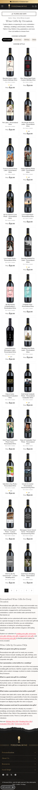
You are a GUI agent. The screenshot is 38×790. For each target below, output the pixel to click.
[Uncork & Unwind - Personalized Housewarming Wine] (28, 467)
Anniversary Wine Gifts (22, 724)
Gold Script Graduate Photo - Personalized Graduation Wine (27, 396)
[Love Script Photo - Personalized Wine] (28, 198)
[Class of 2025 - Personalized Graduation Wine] (10, 377)
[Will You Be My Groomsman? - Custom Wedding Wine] (10, 557)
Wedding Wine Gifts (25, 721)
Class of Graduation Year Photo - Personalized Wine (28, 442)
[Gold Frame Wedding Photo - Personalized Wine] (28, 557)
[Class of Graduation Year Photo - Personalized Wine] (28, 423)
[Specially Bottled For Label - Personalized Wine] (28, 242)
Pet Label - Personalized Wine (10, 123)
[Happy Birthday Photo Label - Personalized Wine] (28, 152)
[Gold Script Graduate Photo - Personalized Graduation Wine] (28, 377)
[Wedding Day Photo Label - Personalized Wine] (28, 332)
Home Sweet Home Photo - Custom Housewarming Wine (10, 532)
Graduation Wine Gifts (7, 724)
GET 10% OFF (6, 787)
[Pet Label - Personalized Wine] (10, 106)
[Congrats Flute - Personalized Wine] (28, 288)
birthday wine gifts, (13, 636)
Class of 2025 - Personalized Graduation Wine (10, 396)
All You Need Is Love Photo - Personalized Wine (10, 216)
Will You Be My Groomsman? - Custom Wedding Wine (10, 575)
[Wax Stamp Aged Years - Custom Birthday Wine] (28, 62)
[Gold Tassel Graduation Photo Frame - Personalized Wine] (10, 423)
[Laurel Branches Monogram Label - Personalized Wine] (10, 332)
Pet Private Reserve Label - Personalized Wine (27, 124)
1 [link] (6, 590)
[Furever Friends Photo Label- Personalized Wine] (10, 152)
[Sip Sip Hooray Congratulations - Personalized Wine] (10, 288)
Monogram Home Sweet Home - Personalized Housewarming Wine (28, 532)
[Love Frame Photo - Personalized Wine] (10, 242)
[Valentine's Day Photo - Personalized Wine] (10, 467)
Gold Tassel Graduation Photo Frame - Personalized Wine (10, 442)
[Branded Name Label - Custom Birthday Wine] (10, 62)
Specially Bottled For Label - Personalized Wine (27, 260)
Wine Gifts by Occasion (23, 18)
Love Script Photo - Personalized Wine (28, 215)
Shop (14, 18)
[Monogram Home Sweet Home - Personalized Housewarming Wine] (28, 513)
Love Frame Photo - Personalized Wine (10, 259)
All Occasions (7, 39)
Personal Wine (8, 782)
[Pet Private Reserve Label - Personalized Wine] (28, 106)
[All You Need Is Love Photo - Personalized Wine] (10, 198)
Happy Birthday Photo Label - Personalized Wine (28, 170)
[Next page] (32, 590)
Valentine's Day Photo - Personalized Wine (10, 485)
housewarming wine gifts (8, 638)
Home (10, 18)
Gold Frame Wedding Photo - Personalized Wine (28, 575)
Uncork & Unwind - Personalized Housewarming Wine (28, 485)
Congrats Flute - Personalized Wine (28, 305)
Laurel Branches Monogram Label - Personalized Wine (10, 350)
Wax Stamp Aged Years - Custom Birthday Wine (28, 79)
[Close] (12, 787)
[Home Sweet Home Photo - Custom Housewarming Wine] (10, 513)
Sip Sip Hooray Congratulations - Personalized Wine (10, 306)
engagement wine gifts (26, 636)
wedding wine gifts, (22, 633)
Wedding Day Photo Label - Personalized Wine (27, 350)
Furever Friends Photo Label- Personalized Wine (10, 170)
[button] (2, 6)
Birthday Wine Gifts (12, 721)
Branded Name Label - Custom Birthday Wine (10, 79)
